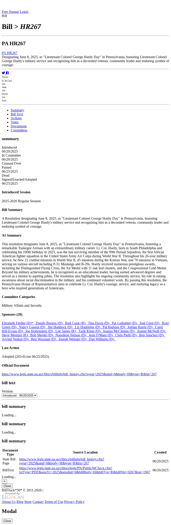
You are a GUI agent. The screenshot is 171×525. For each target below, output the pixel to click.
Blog (19, 502)
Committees (19, 130)
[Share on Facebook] (7, 73)
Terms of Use (53, 502)
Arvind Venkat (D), (16, 339)
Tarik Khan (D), (90, 331)
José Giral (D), (150, 323)
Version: (7, 391)
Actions (16, 118)
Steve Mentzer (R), (16, 335)
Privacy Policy (74, 502)
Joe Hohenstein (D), (40, 331)
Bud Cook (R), (76, 323)
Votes (14, 122)
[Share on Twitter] (4, 73)
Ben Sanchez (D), (152, 335)
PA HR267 (9, 53)
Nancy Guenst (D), (33, 327)
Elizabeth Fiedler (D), (19, 323)
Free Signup (10, 12)
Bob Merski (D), (42, 335)
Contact (38, 502)
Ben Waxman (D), (45, 339)
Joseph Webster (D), (74, 339)
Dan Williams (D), (102, 339)
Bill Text (17, 114)
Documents (19, 126)
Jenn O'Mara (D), (102, 335)
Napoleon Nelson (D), (72, 335)
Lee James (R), (66, 331)
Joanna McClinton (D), (120, 331)
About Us (9, 502)
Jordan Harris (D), (141, 327)
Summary (17, 110)
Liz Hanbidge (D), (89, 327)
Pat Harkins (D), (115, 327)
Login (24, 12)
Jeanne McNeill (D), (152, 331)
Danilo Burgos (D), (50, 323)
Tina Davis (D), (100, 323)
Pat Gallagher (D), (125, 323)
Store (28, 502)
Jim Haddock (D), (61, 327)
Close (7, 486)
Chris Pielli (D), (127, 335)
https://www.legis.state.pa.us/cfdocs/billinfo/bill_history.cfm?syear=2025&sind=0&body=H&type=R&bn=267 (79, 374)
